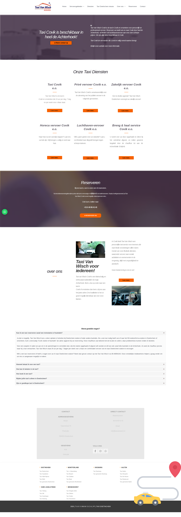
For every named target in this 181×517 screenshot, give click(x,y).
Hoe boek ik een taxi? (24, 374)
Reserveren (133, 6)
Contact (142, 6)
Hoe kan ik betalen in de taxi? (27, 369)
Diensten (90, 6)
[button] (90, 333)
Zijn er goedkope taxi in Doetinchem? (30, 383)
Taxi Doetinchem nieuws (105, 6)
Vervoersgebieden (76, 6)
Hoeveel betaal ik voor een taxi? (28, 364)
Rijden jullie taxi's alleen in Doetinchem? (31, 378)
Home (64, 6)
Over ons (120, 6)
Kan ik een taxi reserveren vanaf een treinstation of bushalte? (39, 333)
